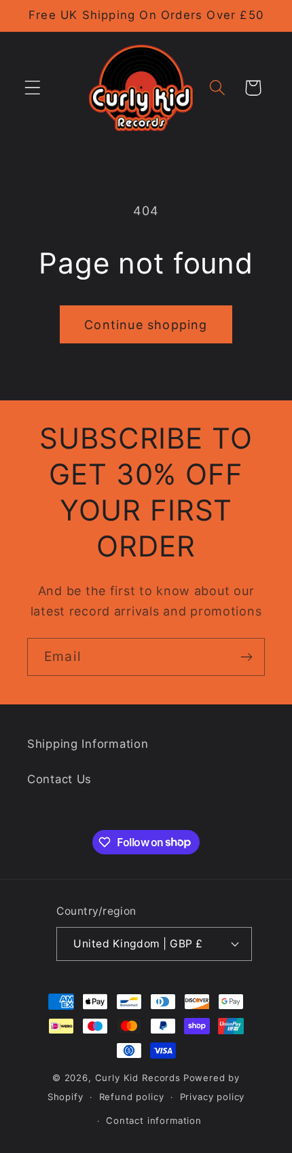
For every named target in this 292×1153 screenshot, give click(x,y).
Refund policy (131, 1096)
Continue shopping (145, 325)
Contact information (154, 1120)
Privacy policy (212, 1096)
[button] (33, 88)
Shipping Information (87, 744)
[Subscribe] (246, 657)
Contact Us (59, 779)
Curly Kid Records (138, 1077)
